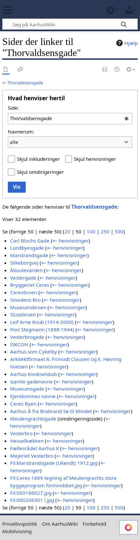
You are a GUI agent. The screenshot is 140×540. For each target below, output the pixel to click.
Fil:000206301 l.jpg (32, 500)
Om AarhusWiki (60, 523)
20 (67, 231)
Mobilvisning (17, 531)
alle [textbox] (14, 142)
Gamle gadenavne (31, 381)
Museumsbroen (28, 307)
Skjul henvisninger (95, 159)
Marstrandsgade (29, 255)
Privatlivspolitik (19, 523)
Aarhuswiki (43, 9)
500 (119, 231)
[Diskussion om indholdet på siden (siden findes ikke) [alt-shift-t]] (20, 70)
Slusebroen (23, 314)
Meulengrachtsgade (33, 418)
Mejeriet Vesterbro (31, 455)
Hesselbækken (27, 440)
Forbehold (94, 523)
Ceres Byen (23, 403)
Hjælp (131, 43)
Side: (13, 107)
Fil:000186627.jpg (30, 493)
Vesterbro (21, 433)
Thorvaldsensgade (25, 83)
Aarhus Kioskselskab (33, 374)
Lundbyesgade (27, 247)
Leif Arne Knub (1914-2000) (42, 322)
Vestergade (23, 277)
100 (91, 231)
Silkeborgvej (24, 262)
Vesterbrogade (27, 337)
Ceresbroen (23, 292)
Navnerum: (21, 131)
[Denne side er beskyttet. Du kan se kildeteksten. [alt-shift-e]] (105, 70)
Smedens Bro (25, 300)
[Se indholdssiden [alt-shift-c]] (5, 70)
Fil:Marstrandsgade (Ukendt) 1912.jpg (53, 463)
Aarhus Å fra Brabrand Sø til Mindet (51, 411)
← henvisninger (70, 240)
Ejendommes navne (33, 396)
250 (105, 231)
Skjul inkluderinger (38, 159)
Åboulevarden (26, 270)
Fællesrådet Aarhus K (34, 448)
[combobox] (70, 118)
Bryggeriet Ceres (29, 285)
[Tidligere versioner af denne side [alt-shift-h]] (117, 70)
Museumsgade (27, 388)
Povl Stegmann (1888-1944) (42, 329)
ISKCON (19, 344)
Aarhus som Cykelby (33, 351)
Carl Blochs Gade (29, 240)
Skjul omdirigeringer (40, 172)
